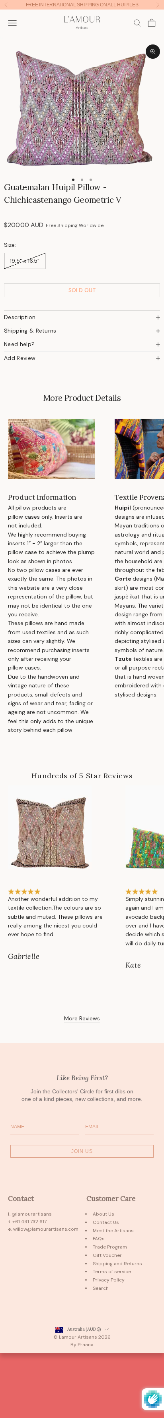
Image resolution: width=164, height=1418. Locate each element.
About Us (103, 1214)
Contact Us (106, 1222)
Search (101, 1288)
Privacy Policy (109, 1280)
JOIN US (82, 1151)
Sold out (82, 290)
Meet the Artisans (113, 1231)
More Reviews (82, 1018)
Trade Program (110, 1247)
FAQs (99, 1238)
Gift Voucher (107, 1255)
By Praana (82, 1344)
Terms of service (112, 1271)
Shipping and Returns (117, 1263)
